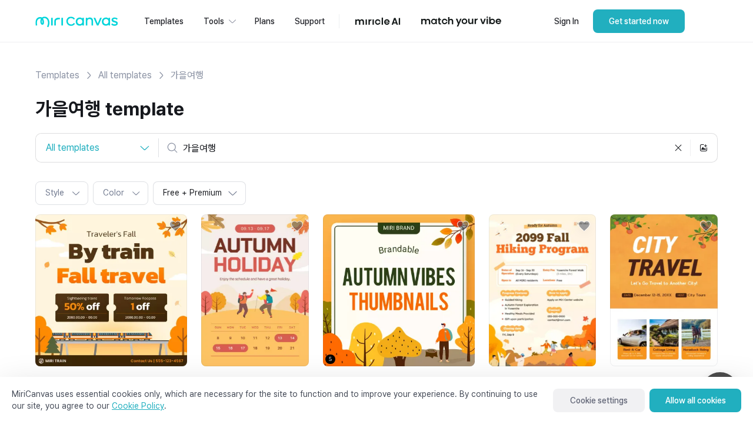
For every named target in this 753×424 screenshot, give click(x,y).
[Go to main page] (76, 24)
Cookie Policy (138, 405)
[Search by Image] (703, 148)
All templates (125, 75)
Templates (57, 75)
